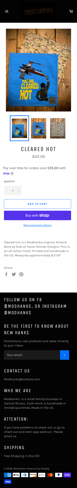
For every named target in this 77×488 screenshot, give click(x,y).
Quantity (9, 181)
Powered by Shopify (38, 468)
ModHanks (19, 468)
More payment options (37, 225)
